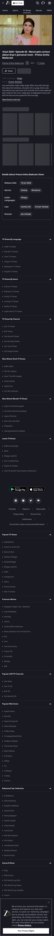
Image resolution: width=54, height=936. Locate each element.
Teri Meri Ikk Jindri (11, 397)
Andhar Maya (9, 737)
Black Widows (9, 757)
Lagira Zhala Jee (10, 422)
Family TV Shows (10, 303)
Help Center (39, 515)
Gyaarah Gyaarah (11, 727)
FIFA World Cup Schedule (13, 896)
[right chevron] (5, 123)
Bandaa (7, 667)
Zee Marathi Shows (11, 343)
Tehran (7, 628)
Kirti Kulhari (8, 847)
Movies (39, 10)
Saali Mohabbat (10, 618)
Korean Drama (10, 593)
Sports (15, 10)
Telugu (19, 77)
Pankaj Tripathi (10, 827)
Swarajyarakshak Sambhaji (14, 437)
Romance (18, 81)
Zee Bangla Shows (11, 357)
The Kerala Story (10, 653)
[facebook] (15, 507)
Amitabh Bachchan (11, 852)
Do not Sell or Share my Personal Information (26, 531)
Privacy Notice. (25, 925)
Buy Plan (18, 3)
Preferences (26, 525)
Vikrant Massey (10, 807)
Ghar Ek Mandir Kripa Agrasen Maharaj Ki (20, 477)
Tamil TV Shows (10, 263)
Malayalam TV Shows (12, 273)
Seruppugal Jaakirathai (13, 742)
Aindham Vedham (11, 747)
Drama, (11, 81)
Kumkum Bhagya (10, 563)
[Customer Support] (43, 3)
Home (5, 10)
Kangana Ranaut (10, 857)
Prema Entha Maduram (13, 62)
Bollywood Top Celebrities (13, 794)
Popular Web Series (10, 710)
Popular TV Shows (9, 541)
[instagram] (22, 507)
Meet (6, 457)
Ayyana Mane (9, 717)
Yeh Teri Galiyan (10, 377)
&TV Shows (8, 338)
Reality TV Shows (10, 313)
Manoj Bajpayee (10, 822)
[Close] (49, 902)
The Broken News (11, 752)
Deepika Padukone (11, 812)
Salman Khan (9, 817)
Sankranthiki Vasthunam (13, 633)
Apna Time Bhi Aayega (13, 382)
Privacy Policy (17, 520)
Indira (6, 588)
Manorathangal (10, 732)
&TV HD (7, 697)
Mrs (5, 643)
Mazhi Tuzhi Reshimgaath (14, 412)
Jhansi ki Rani (9, 558)
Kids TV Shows (9, 598)
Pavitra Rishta (9, 387)
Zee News (8, 687)
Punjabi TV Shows (11, 278)
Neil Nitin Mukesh (11, 842)
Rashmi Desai (9, 862)
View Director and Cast (11, 98)
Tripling (7, 782)
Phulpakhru (8, 432)
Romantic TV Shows (11, 298)
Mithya (6, 767)
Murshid (7, 722)
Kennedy (7, 623)
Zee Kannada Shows (12, 347)
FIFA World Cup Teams (12, 891)
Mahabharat (9, 548)
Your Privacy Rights (26, 931)
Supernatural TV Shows (13, 318)
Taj (5, 772)
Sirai (6, 648)
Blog (6, 877)
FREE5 (49, 10)
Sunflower (8, 777)
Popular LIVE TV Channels (13, 680)
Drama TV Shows (10, 293)
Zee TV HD (8, 692)
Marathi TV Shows (11, 258)
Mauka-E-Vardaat (11, 472)
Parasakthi (8, 663)
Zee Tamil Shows (10, 352)
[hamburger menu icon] (49, 3)
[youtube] (37, 507)
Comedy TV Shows (11, 308)
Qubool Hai (8, 392)
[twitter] (30, 507)
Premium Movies (9, 605)
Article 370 (8, 658)
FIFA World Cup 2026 (12, 887)
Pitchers (7, 787)
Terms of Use (34, 520)
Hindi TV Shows (10, 253)
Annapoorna (9, 583)
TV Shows (27, 10)
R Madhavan (9, 802)
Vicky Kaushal (9, 832)
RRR (5, 672)
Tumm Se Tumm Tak (12, 553)
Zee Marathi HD (10, 702)
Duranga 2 (8, 762)
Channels (11, 515)
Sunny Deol (8, 837)
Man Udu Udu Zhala (12, 427)
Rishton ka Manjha (11, 452)
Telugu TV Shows (10, 268)
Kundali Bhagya (10, 568)
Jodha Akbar (8, 372)
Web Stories (8, 882)
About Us (25, 515)
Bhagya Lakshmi (10, 462)
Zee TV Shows (9, 333)
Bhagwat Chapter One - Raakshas (17, 613)
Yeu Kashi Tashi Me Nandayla (15, 417)
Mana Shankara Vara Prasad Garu (17, 638)
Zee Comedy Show (11, 467)
